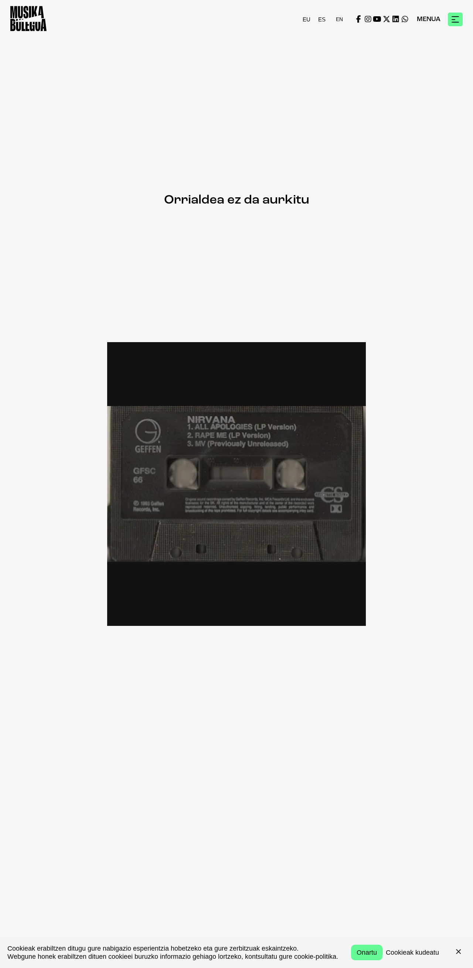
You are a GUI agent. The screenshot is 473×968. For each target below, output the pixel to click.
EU (306, 19)
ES (322, 19)
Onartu (367, 952)
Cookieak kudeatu (412, 952)
